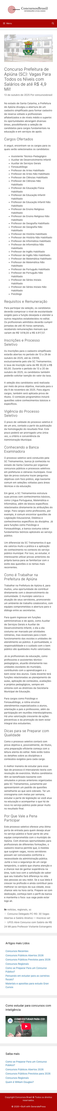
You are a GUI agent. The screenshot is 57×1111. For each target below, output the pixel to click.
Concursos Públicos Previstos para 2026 (28, 959)
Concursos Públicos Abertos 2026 (25, 955)
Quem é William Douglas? (20, 1082)
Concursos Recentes (17, 951)
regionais (22, 909)
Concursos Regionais (17, 963)
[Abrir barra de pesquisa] (53, 23)
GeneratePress (38, 1106)
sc (30, 909)
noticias (11, 909)
